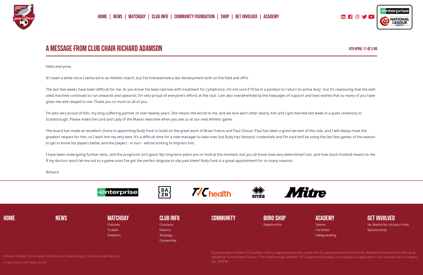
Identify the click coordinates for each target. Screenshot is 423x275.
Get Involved (246, 16)
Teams (320, 225)
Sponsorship (377, 230)
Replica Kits (272, 225)
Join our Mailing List (103, 256)
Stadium (114, 235)
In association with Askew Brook (25, 262)
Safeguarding (325, 235)
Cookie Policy (76, 256)
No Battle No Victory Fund (387, 225)
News (117, 16)
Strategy (166, 235)
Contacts (166, 225)
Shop (225, 16)
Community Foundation (194, 16)
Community (224, 218)
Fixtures (114, 225)
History (165, 230)
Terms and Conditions (46, 256)
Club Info (160, 16)
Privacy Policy (16, 256)
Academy (271, 16)
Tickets (113, 230)
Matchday (137, 16)
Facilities (322, 230)
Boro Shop (274, 218)
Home (102, 16)
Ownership (168, 240)
